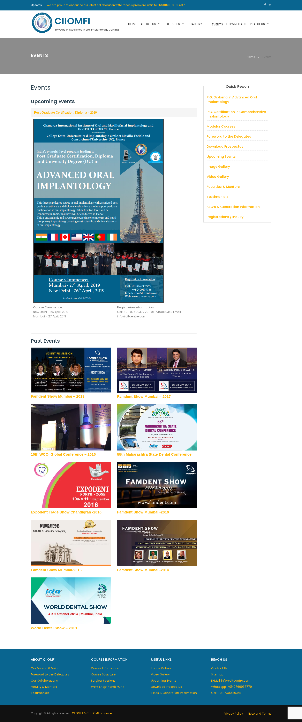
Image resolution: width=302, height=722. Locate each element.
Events (217, 24)
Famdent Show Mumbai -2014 (143, 570)
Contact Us (262, 34)
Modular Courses (221, 126)
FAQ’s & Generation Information (233, 206)
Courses (173, 24)
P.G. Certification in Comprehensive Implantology (236, 114)
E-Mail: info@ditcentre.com (230, 681)
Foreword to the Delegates (229, 136)
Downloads (236, 24)
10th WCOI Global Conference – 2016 (63, 454)
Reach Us (257, 24)
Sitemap (217, 674)
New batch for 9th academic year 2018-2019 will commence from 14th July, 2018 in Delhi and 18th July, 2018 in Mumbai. (124, 5)
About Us (148, 24)
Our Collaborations (44, 681)
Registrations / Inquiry (225, 216)
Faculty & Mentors (44, 687)
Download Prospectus (225, 146)
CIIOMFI (72, 21)
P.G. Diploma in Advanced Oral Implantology (232, 99)
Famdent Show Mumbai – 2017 (144, 397)
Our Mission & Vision (160, 34)
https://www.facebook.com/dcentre (265, 4)
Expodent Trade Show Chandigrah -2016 (66, 512)
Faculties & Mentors (223, 186)
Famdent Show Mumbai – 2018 (57, 396)
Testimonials (217, 196)
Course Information (105, 668)
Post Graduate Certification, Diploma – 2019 (65, 112)
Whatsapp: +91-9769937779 (231, 687)
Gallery (195, 24)
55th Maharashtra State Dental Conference (154, 454)
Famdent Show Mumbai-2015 (56, 570)
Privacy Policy (233, 714)
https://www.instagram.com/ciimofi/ (270, 4)
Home (132, 24)
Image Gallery (203, 34)
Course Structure (103, 674)
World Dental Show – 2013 (54, 628)
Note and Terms (259, 714)
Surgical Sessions (103, 681)
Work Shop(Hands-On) (107, 687)
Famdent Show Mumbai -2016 (143, 512)
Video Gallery (218, 176)
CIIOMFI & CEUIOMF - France (92, 713)
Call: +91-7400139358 (226, 693)
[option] (130, 5)
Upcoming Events (221, 156)
